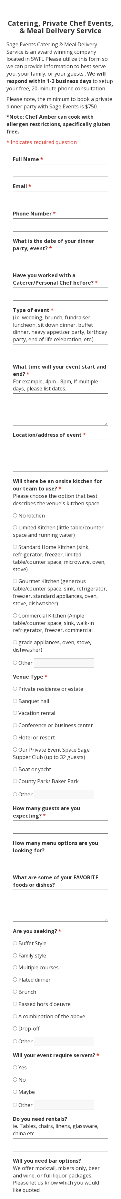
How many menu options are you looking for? (55, 846)
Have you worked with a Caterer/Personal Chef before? (55, 279)
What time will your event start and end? (59, 377)
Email (22, 186)
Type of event (60, 325)
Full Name (28, 159)
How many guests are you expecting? (46, 812)
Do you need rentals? (55, 1126)
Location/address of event (49, 434)
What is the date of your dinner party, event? (53, 244)
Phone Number (34, 213)
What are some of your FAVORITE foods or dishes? (55, 881)
